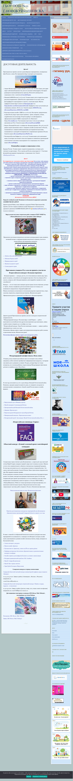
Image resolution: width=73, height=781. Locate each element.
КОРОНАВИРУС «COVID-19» (24, 25)
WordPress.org (54, 639)
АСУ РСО (9, 31)
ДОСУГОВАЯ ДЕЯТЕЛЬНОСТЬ (9, 25)
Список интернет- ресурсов (11, 543)
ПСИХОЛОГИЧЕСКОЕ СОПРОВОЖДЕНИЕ (36, 45)
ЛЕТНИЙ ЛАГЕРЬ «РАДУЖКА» (26, 34)
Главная (4, 17)
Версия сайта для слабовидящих (61, 37)
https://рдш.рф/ (28, 104)
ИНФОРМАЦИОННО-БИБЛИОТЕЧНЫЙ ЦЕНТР (32, 31)
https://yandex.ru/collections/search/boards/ (16, 106)
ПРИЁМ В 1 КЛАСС (36, 25)
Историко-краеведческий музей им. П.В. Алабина (18, 558)
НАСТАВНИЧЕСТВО (35, 39)
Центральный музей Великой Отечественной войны (18, 408)
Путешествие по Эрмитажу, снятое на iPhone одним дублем (20, 549)
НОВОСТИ (35, 17)
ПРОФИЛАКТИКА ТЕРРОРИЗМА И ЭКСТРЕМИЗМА (13, 36)
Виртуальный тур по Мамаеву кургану (14, 402)
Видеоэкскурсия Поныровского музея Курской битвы (18, 413)
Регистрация (54, 630)
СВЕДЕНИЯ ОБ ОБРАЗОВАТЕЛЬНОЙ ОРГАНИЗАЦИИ (19, 17)
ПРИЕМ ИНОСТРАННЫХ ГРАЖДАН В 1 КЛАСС (12, 28)
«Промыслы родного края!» (11, 264)
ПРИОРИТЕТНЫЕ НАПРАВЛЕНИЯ (34, 36)
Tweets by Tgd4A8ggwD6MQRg (57, 614)
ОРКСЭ (4, 31)
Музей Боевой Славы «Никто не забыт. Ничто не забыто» (14, 53)
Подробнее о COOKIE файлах (40, 776)
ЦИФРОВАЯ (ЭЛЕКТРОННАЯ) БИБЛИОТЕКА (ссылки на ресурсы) (16, 50)
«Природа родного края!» (11, 261)
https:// (10, 121)
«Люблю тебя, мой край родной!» (13, 256)
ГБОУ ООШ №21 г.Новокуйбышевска (23, 9)
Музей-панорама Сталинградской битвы (15, 405)
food (21, 47)
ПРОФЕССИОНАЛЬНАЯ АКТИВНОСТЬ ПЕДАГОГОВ (13, 45)
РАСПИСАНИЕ (26, 195)
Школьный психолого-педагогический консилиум (12, 56)
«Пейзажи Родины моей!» (11, 259)
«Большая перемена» (21, 280)
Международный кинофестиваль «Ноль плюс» (25, 356)
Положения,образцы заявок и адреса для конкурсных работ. (20, 335)
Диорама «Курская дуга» (10, 410)
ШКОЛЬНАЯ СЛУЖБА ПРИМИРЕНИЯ (10, 47)
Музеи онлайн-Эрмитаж (11, 546)
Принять (29, 776)
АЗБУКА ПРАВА (16, 31)
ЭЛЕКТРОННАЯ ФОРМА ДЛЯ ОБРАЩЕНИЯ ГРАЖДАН (14, 42)
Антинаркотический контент (8, 59)
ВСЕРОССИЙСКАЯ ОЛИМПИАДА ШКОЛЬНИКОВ (35, 28)
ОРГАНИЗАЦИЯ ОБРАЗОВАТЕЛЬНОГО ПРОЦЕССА (13, 23)
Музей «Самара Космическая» (12, 561)
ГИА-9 (39, 34)
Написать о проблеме (62, 160)
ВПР (35, 34)
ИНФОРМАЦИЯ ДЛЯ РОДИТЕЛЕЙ (9, 34)
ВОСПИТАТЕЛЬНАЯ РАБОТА (33, 23)
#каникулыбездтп (38, 209)
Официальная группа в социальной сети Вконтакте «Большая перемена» (23, 296)
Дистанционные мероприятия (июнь (23, 197)
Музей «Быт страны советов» (12, 564)
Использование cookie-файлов (31, 56)
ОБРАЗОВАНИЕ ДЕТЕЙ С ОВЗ (9, 20)
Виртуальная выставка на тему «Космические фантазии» (25, 490)
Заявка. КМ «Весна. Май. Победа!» (12, 619)
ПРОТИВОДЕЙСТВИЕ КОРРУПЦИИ (10, 39)
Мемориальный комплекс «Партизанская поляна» (17, 415)
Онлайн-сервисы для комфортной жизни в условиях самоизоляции (22, 556)
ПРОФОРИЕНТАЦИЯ (24, 39)
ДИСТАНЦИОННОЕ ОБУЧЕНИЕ (25, 20)
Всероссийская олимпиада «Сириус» (26, 422)
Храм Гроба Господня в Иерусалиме (14, 566)
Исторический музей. (10, 418)
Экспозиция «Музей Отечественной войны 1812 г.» (30, 418)
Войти (53, 632)
